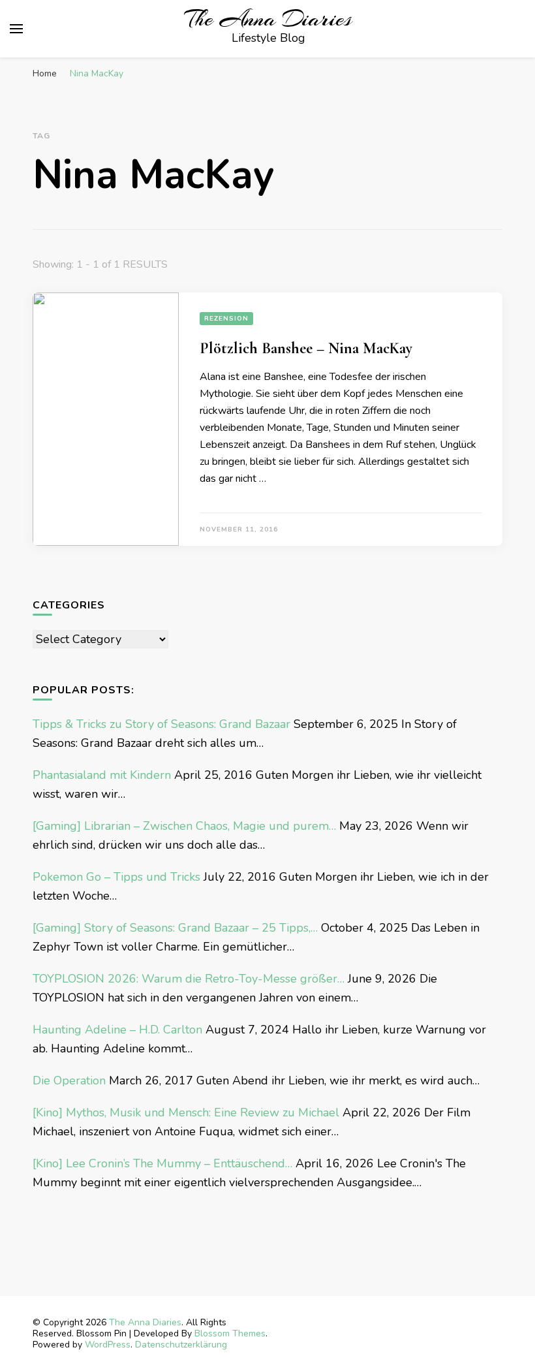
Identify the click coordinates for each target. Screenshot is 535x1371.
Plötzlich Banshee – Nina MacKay (306, 348)
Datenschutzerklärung (181, 1344)
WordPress (107, 1344)
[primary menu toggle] (16, 28)
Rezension (226, 318)
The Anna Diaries (268, 19)
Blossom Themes (230, 1333)
